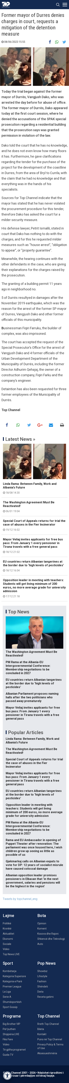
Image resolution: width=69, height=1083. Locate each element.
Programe (12, 1016)
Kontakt (41, 1034)
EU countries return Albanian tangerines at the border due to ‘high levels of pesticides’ (33, 566)
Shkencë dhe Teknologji (51, 938)
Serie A (7, 996)
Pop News (46, 963)
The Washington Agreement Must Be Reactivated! (28, 507)
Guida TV (8, 1054)
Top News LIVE (11, 954)
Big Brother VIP (11, 1023)
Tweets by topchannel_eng (20, 899)
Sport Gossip (10, 1007)
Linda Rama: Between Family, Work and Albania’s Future (29, 488)
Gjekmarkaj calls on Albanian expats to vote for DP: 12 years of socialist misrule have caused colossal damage (34, 865)
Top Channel (48, 1016)
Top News (18, 612)
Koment (42, 928)
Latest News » (20, 439)
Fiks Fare (8, 1039)
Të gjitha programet (14, 1049)
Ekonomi (8, 938)
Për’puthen (9, 1029)
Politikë (7, 923)
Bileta (40, 1029)
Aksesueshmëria (47, 1053)
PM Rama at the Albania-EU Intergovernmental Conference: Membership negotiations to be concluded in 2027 (28, 667)
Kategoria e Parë (12, 981)
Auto (40, 943)
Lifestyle (42, 976)
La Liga (7, 991)
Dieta (40, 991)
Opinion (41, 923)
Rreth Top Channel (48, 1023)
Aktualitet (8, 933)
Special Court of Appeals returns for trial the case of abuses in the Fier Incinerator (34, 525)
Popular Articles (25, 732)
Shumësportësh (12, 1001)
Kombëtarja (9, 971)
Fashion (41, 981)
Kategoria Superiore (14, 976)
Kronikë (7, 928)
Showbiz (42, 971)
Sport (8, 963)
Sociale (7, 943)
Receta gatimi (45, 996)
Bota (41, 915)
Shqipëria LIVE (11, 1034)
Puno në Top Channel (49, 1039)
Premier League (12, 986)
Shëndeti (42, 986)
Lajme (8, 915)
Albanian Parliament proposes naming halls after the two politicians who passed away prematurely (32, 697)
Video (6, 949)
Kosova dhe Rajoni (48, 933)
